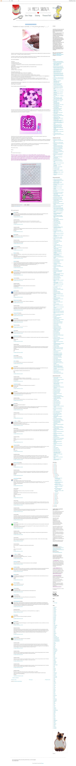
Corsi (54, 644)
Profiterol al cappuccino (57, 326)
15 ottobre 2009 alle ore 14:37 (18, 528)
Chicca (15, 361)
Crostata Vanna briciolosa (57, 255)
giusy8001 (15, 270)
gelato (54, 660)
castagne (55, 633)
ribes (54, 702)
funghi (54, 659)
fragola (55, 652)
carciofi (55, 628)
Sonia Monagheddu (17, 601)
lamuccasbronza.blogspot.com (57, 552)
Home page (31, 679)
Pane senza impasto (57, 412)
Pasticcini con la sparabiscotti (58, 321)
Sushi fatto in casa (56, 448)
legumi (55, 663)
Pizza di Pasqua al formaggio (58, 419)
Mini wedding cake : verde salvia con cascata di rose (58, 105)
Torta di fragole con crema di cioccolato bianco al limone (58, 354)
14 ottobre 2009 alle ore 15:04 (18, 425)
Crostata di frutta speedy (57, 250)
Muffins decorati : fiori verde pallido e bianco (58, 111)
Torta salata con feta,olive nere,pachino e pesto (57, 452)
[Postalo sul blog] (25, 204)
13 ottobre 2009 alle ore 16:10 (18, 216)
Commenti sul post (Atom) (18, 681)
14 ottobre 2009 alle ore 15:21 (18, 433)
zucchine (55, 728)
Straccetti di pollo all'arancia (58, 445)
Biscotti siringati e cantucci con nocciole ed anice (58, 200)
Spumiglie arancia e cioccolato (58, 347)
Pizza (54, 696)
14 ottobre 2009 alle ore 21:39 (18, 459)
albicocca (55, 607)
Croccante (55, 243)
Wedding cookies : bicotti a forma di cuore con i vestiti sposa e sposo (59, 123)
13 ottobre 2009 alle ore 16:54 (18, 243)
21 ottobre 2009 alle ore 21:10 (18, 661)
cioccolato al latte (56, 637)
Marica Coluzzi (58, 53)
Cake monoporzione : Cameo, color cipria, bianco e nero (58, 69)
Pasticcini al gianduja (57, 320)
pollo (54, 697)
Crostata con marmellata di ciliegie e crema (58, 248)
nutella (55, 685)
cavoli (54, 634)
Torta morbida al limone (57, 360)
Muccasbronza (59, 55)
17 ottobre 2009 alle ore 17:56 (18, 585)
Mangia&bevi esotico (57, 291)
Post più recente (13, 679)
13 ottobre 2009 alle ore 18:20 (18, 297)
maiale (55, 670)
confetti (55, 643)
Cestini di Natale (56, 218)
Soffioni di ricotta (56, 345)
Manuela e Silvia (16, 462)
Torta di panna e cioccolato (58, 357)
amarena (55, 609)
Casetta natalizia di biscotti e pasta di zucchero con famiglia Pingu (58, 216)
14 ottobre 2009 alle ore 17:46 (18, 442)
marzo (56, 500)
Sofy (14, 330)
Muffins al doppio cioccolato (58, 308)
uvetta (54, 718)
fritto (54, 654)
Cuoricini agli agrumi (57, 261)
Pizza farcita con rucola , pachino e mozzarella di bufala (59, 421)
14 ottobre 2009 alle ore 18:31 (18, 451)
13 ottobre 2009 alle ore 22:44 (18, 341)
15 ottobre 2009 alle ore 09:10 (18, 485)
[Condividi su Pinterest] (28, 204)
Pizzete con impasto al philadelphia (57, 423)
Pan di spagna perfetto (57, 315)
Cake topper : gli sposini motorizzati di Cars (57, 81)
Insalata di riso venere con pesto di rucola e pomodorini (58, 397)
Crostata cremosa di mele (57, 249)
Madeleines (55, 290)
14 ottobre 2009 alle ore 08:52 (18, 352)
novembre (56, 475)
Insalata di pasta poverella (58, 395)
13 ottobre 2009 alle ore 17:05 (18, 258)
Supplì (55, 446)
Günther (15, 637)
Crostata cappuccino (57, 244)
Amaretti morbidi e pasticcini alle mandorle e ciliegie (58, 180)
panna (55, 689)
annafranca (15, 561)
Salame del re (56, 336)
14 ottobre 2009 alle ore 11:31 (18, 400)
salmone (55, 709)
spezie (55, 712)
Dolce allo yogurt (56, 269)
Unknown (15, 325)
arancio (55, 612)
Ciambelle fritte (56, 224)
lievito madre (55, 664)
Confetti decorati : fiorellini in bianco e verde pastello (58, 84)
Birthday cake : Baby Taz (57, 139)
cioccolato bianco (56, 638)
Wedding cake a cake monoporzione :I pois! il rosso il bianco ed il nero (58, 118)
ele (14, 391)
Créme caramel (56, 258)
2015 (54, 465)
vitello (54, 722)
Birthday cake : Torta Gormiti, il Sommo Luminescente (58, 149)
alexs (14, 212)
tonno (54, 713)
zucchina (55, 727)
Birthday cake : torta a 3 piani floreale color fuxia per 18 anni (58, 146)
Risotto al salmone (56, 437)
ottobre (56, 476)
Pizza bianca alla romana (57, 418)
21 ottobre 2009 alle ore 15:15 (18, 639)
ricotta (54, 703)
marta (15, 355)
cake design (55, 625)
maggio (56, 498)
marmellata (55, 676)
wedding (55, 723)
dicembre (56, 474)
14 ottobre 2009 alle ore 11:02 (18, 388)
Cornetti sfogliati (56, 242)
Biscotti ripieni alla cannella (58, 198)
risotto (54, 705)
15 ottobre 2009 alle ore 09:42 (18, 497)
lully (14, 366)
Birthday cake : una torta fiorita (58, 153)
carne (54, 629)
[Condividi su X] (26, 204)
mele (54, 678)
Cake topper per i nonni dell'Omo (59, 209)
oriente (55, 687)
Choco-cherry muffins (57, 221)
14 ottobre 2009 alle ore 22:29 (18, 467)
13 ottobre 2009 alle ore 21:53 (18, 315)
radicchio (55, 701)
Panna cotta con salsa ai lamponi (59, 319)
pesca (54, 693)
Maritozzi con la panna (57, 292)
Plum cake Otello (56, 325)
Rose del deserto (56, 331)
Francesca (15, 246)
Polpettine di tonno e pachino (58, 426)
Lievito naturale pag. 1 (57, 401)
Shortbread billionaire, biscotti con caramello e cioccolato (59, 344)
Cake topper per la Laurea (58, 159)
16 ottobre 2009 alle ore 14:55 (18, 558)
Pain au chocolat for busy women (59, 314)
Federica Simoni (16, 300)
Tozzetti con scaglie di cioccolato (58, 369)
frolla (54, 655)
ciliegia (55, 635)
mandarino (55, 672)
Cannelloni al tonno (57, 380)
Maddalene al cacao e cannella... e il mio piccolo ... (59, 485)
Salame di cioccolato (57, 337)
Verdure (55, 721)
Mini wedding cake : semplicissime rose (57, 103)
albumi (55, 608)
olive (54, 686)
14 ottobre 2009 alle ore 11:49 (18, 409)
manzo (55, 675)
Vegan (55, 719)
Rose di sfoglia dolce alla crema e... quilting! (58, 489)
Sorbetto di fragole (56, 346)
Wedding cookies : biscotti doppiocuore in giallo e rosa (58, 125)
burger (55, 620)
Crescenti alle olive (56, 384)
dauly (14, 318)
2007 (54, 506)
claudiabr (15, 567)
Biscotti (55, 618)
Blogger (42, 763)
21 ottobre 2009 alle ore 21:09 (18, 654)
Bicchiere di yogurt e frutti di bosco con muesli (58, 182)
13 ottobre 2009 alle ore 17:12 (18, 267)
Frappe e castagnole (57, 276)
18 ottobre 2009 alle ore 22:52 (18, 598)
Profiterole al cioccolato (57, 327)
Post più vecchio (47, 679)
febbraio (56, 502)
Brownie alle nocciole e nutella (58, 205)
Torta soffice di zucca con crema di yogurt (58, 478)
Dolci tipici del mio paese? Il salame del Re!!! (58, 482)
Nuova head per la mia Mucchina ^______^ (57, 480)
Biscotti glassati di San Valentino (58, 192)
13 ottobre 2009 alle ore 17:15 (18, 280)
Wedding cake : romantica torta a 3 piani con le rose (58, 116)
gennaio (56, 503)
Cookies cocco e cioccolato (58, 241)
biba (14, 615)
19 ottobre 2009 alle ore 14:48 (18, 618)
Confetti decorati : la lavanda (58, 85)
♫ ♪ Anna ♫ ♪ (16, 421)
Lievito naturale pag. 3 (57, 403)
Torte (54, 714)
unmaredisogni (16, 478)
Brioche (55, 619)
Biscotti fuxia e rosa (56, 158)
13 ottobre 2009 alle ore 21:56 (18, 327)
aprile (55, 499)
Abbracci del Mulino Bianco (58, 179)
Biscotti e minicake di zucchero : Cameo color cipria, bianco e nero (59, 67)
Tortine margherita (56, 364)
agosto (56, 494)
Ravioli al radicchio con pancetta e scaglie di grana (58, 428)
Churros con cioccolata (57, 223)
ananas (55, 610)
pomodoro (55, 698)
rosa (54, 706)
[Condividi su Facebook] (27, 204)
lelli (14, 403)
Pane (54, 688)
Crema (55, 645)
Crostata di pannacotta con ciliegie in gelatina (58, 254)
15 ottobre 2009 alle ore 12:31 (18, 519)
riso (54, 704)
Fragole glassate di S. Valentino (58, 275)
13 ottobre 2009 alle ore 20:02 (18, 302)
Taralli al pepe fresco (57, 449)
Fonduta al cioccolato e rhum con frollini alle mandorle (59, 274)
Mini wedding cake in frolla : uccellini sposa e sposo (58, 109)
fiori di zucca (55, 650)
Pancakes (55, 316)
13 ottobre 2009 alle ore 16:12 (18, 224)
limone (55, 668)
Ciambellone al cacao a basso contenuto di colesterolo (58, 227)
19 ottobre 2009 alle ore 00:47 (18, 606)
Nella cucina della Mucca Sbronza (58, 54)
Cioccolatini (55, 636)
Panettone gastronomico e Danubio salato (58, 415)
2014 (54, 466)
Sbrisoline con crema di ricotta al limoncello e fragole (58, 339)
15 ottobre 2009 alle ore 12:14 (18, 511)
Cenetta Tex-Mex (56, 381)
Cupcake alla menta (57, 262)
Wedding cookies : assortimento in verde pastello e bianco (58, 120)
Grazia (15, 574)
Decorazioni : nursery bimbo (58, 166)
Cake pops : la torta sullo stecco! (58, 77)
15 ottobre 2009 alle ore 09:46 (18, 505)
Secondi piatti (56, 710)
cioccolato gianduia (56, 641)
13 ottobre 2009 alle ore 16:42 (18, 231)
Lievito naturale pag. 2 (57, 402)
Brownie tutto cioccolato (57, 206)
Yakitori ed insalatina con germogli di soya (57, 459)
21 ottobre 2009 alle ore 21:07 (18, 648)
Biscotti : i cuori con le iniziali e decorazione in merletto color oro (59, 62)
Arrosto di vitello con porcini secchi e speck (58, 378)
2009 (54, 473)
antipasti (55, 611)
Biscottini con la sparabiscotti (58, 201)
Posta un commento (16, 677)
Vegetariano (55, 720)
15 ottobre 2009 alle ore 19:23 (18, 534)
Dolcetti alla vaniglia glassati (58, 270)
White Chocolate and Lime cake (58, 373)
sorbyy (15, 588)
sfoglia (55, 711)
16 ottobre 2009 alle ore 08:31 (18, 551)
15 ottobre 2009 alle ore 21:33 (18, 541)
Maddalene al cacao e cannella (58, 289)
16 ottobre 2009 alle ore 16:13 (18, 564)
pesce (54, 694)
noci (54, 684)
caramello (55, 627)
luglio (55, 495)
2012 (54, 469)
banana (55, 617)
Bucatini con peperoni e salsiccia (59, 379)
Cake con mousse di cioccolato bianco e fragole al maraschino (58, 208)
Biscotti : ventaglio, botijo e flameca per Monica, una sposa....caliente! (58, 64)
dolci (54, 646)
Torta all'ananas (56, 351)
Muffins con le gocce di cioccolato (59, 311)
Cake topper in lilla (56, 82)
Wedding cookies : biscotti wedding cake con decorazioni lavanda (58, 127)
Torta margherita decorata (57, 359)
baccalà (55, 616)
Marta (14, 621)
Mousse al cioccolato (57, 300)
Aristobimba (16, 384)
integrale (55, 661)
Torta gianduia (56, 358)
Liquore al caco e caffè (57, 288)
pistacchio (55, 695)
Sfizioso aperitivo (56, 340)
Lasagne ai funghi (56, 400)
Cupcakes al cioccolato (57, 265)
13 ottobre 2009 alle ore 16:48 (18, 237)
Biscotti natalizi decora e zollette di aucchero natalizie (58, 195)
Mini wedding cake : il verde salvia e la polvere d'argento (58, 98)
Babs (14, 234)
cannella (55, 626)
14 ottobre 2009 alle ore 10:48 (18, 381)
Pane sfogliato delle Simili (57, 413)
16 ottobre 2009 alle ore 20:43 (18, 571)
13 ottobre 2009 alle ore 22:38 (18, 333)
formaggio (55, 651)
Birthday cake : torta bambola (58, 147)
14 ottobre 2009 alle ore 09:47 (18, 373)
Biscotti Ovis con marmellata (58, 197)
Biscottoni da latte (56, 202)
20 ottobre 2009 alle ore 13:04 (18, 634)
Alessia (15, 261)
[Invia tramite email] (24, 204)
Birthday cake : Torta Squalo (58, 150)
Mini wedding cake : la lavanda (58, 99)
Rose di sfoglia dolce (57, 332)
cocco (54, 642)
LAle (14, 522)
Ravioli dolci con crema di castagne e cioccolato (57, 329)
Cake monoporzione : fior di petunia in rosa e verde (58, 71)
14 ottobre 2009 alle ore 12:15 (18, 418)
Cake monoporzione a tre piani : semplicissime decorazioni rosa (58, 73)
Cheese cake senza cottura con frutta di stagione (58, 220)
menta (54, 679)
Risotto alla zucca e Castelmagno (59, 438)
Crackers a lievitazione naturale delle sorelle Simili (58, 383)
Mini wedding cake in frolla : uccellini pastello (58, 107)
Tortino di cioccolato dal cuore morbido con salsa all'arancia (58, 366)
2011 (54, 470)
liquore (55, 669)
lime (54, 667)
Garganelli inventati (56, 392)
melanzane (55, 677)
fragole (55, 653)
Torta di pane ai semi (57, 450)
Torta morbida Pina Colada (58, 361)
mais (54, 671)
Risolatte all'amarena (57, 330)
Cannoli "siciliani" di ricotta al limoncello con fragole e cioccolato (58, 213)
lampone (55, 662)
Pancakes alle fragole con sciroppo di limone (57, 318)
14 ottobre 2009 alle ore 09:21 (18, 363)
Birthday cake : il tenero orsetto (58, 142)
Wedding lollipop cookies (57, 133)
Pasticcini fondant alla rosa (58, 114)
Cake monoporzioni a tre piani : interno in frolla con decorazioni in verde (59, 76)
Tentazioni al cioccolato (57, 350)
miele (54, 680)
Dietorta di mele (56, 268)
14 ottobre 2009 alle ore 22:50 (18, 475)
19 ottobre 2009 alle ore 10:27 (18, 612)
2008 (54, 505)
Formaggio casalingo (57, 391)
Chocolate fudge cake (57, 222)
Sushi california (56, 447)
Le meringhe (55, 287)
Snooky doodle (16, 313)
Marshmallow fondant (57, 297)
